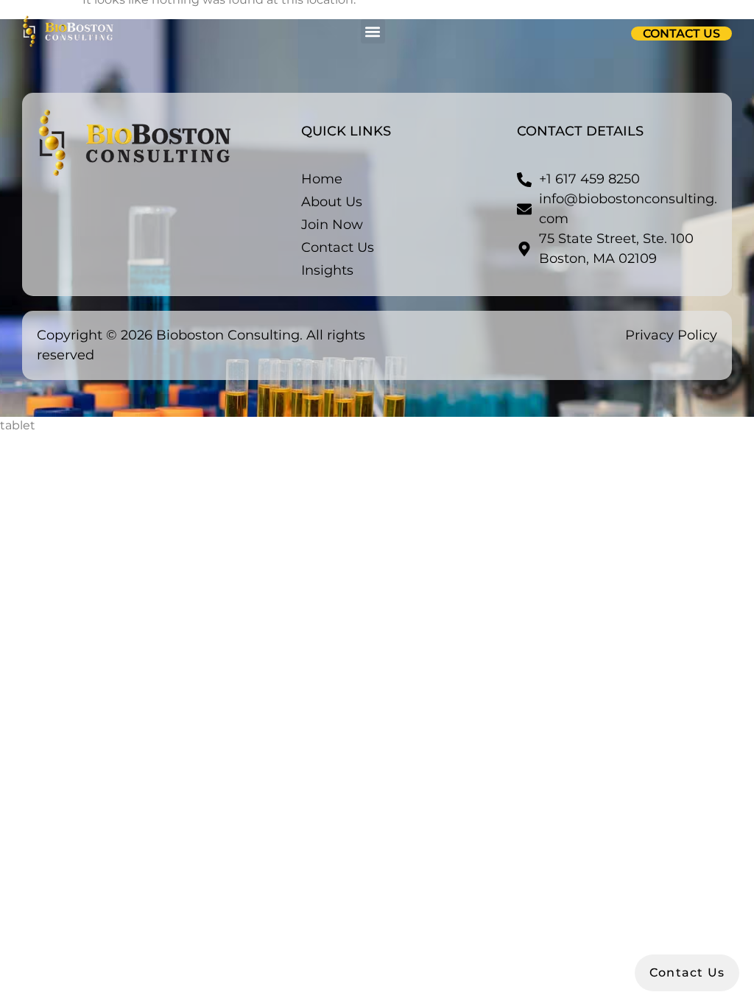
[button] (373, 31)
